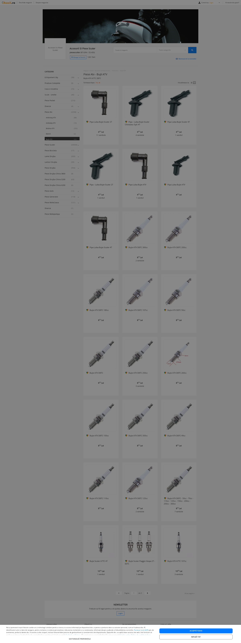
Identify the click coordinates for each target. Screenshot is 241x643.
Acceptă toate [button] (196, 631)
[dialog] (120, 634)
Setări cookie (125, 635)
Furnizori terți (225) (141, 630)
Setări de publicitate (73, 635)
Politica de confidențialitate (141, 635)
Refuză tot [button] (196, 637)
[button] (80, 637)
